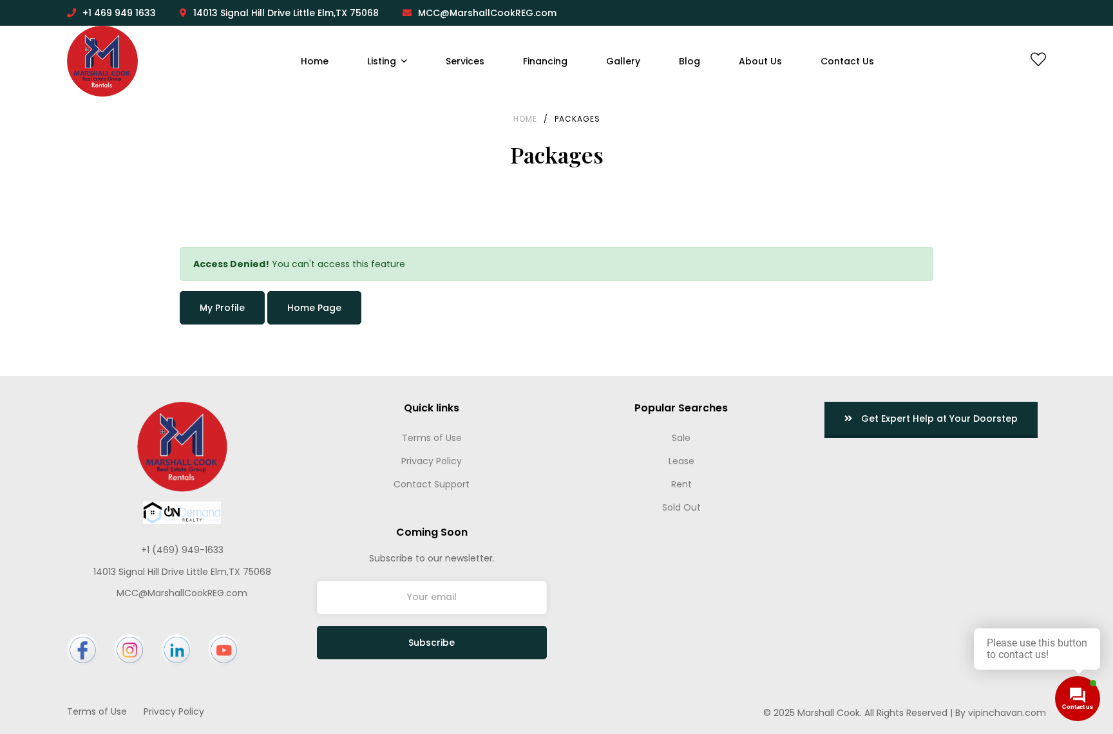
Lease (681, 461)
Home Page (314, 307)
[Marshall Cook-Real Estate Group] (102, 61)
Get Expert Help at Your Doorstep (938, 418)
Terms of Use (432, 437)
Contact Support (432, 484)
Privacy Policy (431, 461)
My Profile (222, 307)
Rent (681, 484)
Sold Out (681, 507)
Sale (681, 437)
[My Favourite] (1038, 61)
